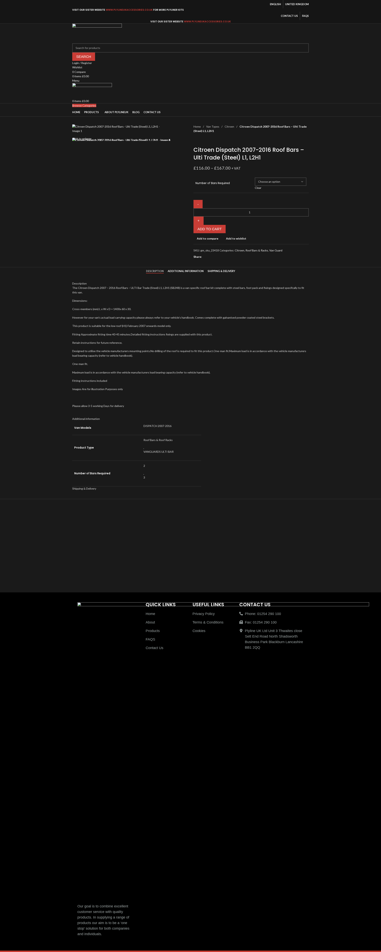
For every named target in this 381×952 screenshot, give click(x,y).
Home (197, 126)
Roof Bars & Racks (256, 250)
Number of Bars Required (212, 183)
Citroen (230, 126)
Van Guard (275, 250)
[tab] (155, 271)
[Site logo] (97, 33)
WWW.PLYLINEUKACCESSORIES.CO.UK (129, 9)
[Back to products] (200, 139)
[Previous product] (195, 139)
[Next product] (205, 139)
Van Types (213, 126)
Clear (258, 187)
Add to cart (209, 229)
